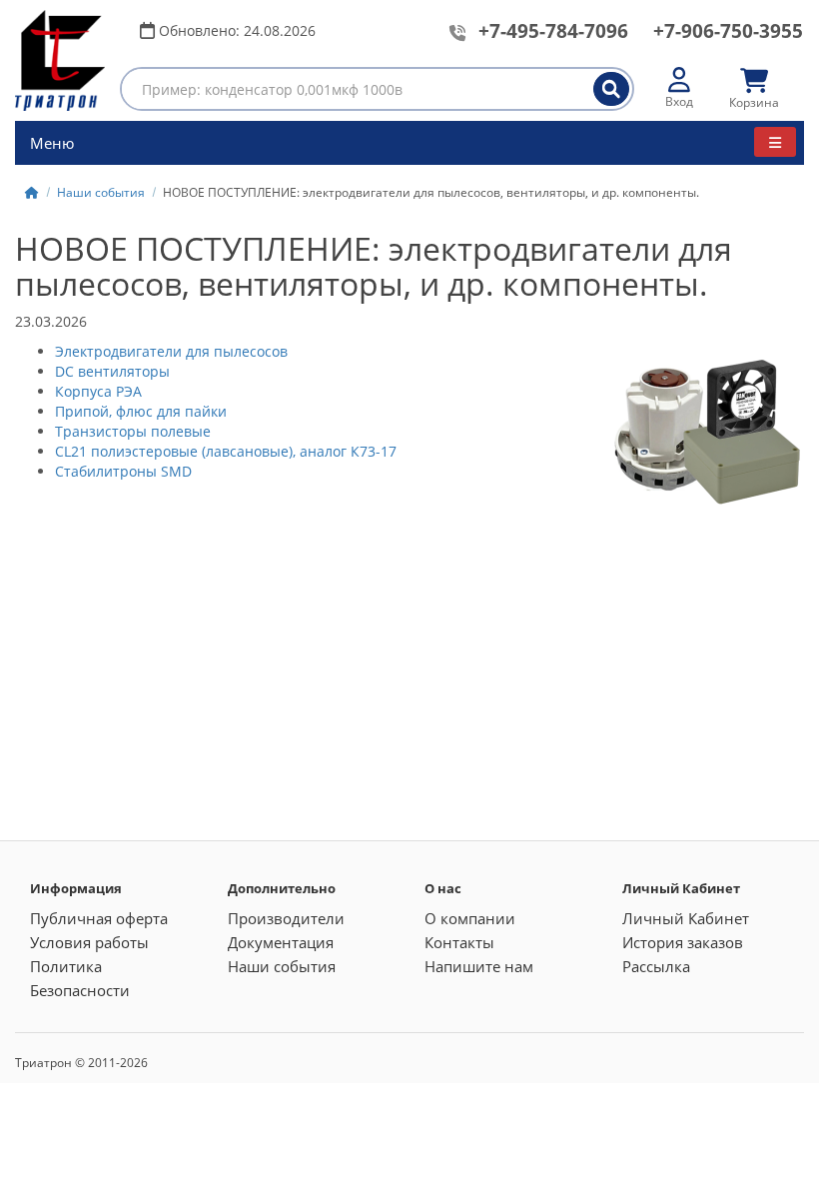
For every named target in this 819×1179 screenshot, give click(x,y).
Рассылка (656, 966)
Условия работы (89, 942)
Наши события (101, 192)
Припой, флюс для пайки (141, 411)
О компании (469, 918)
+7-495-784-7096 (553, 31)
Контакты (459, 942)
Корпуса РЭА (98, 391)
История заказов (682, 942)
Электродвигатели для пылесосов (171, 351)
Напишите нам (478, 966)
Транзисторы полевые (133, 431)
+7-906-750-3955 (728, 31)
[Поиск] (611, 89)
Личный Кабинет (685, 918)
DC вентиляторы (112, 371)
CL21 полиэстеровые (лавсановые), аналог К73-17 (226, 451)
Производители (286, 918)
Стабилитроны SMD (123, 471)
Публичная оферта (99, 918)
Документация (281, 942)
